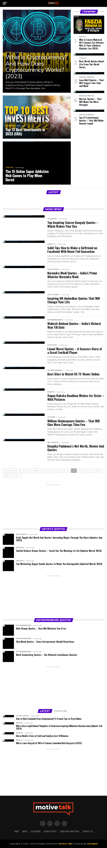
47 (93, 471)
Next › (7, 476)
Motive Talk (65, 843)
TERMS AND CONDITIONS (69, 831)
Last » (17, 476)
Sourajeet (92, 843)
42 (61, 471)
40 (48, 471)
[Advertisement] (53, 505)
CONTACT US (88, 831)
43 (67, 471)
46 (87, 471)
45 (80, 471)
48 (100, 471)
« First (25, 471)
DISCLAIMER (35, 831)
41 (54, 471)
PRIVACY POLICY (50, 831)
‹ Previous (37, 471)
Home (16, 831)
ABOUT (25, 831)
